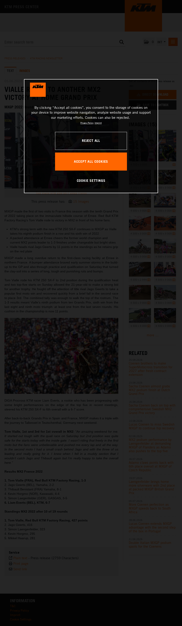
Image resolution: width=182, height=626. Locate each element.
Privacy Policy (86, 122)
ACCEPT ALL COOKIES (91, 161)
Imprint (98, 122)
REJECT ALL (91, 141)
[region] (91, 136)
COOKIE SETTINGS (91, 180)
